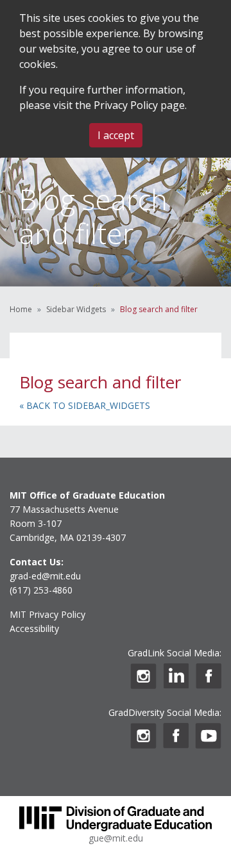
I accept (116, 135)
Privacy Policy (126, 105)
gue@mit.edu (116, 838)
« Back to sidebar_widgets (84, 405)
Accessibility (34, 628)
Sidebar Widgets (76, 309)
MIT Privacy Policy (47, 614)
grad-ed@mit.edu (45, 576)
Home (21, 309)
